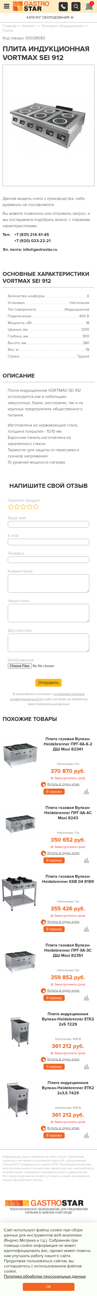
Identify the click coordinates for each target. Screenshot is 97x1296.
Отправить (48, 682)
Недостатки (18, 600)
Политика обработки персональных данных (45, 1276)
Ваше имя (17, 518)
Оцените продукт (24, 500)
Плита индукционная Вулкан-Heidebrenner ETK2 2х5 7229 (68, 1019)
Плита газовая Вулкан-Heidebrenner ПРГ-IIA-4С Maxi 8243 (68, 813)
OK (48, 1287)
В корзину (54, 792)
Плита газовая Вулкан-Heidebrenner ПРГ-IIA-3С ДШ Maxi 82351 (68, 950)
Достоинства (20, 630)
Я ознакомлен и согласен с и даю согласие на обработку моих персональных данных (48, 699)
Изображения (21, 660)
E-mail (13, 535)
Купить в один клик (63, 784)
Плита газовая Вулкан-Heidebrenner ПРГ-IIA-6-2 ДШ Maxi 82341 (68, 744)
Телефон (16, 553)
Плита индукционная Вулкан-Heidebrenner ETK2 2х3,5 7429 (68, 1088)
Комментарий (20, 571)
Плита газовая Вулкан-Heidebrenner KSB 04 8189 (68, 879)
